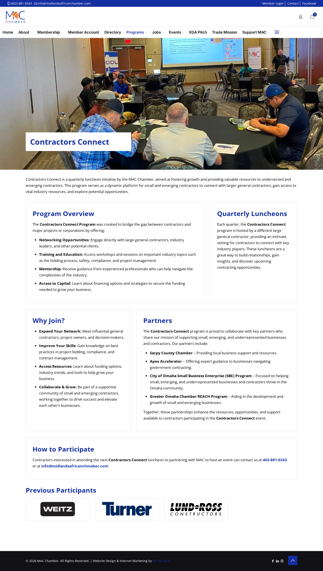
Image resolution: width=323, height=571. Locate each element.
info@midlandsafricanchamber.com (64, 3)
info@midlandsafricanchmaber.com (74, 465)
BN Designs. (162, 561)
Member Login (273, 3)
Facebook (309, 3)
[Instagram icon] (282, 561)
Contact (293, 3)
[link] (57, 509)
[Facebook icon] (272, 561)
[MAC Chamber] (15, 17)
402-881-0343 (275, 459)
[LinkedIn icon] (277, 561)
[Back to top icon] (292, 560)
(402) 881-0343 (21, 3)
